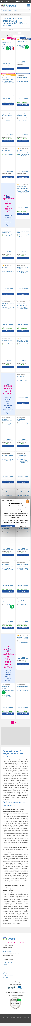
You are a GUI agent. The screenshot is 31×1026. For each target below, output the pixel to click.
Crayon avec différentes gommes (7, 565)
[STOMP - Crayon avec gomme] (8, 313)
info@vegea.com (22, 1)
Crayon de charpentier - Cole (7, 419)
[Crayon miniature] (23, 87)
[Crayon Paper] (23, 386)
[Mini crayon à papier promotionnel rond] (23, 349)
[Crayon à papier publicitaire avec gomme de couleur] (23, 123)
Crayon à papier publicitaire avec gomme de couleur (22, 115)
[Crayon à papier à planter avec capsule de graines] (23, 51)
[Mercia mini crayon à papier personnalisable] (23, 240)
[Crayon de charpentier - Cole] (8, 428)
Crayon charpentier (22, 686)
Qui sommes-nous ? (7, 962)
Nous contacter (6, 977)
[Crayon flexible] (23, 610)
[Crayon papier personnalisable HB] (23, 313)
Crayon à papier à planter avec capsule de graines (23, 43)
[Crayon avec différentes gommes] (8, 574)
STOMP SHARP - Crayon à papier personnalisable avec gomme (23, 458)
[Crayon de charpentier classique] (23, 160)
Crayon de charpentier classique (23, 151)
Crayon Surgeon (6, 150)
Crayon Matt (5, 528)
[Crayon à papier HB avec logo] (8, 465)
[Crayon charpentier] (23, 696)
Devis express (8, 69)
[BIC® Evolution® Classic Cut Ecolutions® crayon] (8, 52)
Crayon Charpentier (7, 340)
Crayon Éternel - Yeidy (23, 492)
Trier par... (9, 35)
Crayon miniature (22, 77)
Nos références (6, 966)
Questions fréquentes (8, 975)
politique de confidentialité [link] (19, 522)
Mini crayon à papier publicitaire (22, 268)
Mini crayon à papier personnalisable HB (22, 638)
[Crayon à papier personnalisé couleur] (8, 87)
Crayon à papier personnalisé (6, 231)
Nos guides (5, 973)
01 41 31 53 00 (7, 951)
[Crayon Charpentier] (8, 349)
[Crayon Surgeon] (8, 160)
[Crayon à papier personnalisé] (8, 240)
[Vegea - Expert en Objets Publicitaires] (8, 7)
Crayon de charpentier (5, 268)
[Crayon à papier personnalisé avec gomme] (8, 123)
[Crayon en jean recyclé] (8, 696)
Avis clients (5, 970)
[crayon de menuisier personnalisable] (23, 574)
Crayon (4, 601)
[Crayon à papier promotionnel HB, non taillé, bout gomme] (23, 196)
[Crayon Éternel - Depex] (23, 428)
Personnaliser (22, 526)
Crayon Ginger (6, 492)
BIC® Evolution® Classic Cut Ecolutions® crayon (7, 44)
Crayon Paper (20, 376)
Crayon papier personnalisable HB (22, 304)
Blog (4, 972)
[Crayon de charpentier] (8, 277)
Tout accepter (8, 526)
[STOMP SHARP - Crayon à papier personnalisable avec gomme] (23, 465)
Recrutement (6, 968)
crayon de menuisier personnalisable (23, 565)
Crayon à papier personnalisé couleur (8, 78)
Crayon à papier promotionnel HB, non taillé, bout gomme (22, 189)
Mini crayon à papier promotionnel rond (22, 340)
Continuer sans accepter (7, 500)
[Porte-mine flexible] (23, 537)
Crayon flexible (21, 601)
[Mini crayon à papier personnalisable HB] (23, 647)
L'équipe (5, 964)
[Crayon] (8, 610)
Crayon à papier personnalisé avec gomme (7, 115)
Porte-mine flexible (22, 528)
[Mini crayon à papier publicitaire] (23, 277)
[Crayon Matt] (8, 537)
